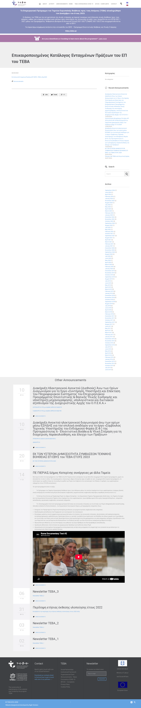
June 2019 (108, 283)
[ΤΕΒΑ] (24, 4)
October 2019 (109, 275)
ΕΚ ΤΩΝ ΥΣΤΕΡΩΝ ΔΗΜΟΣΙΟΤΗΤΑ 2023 (44, 461)
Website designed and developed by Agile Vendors (21, 705)
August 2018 (109, 303)
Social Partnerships (67, 669)
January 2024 (109, 198)
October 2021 (109, 233)
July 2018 (108, 305)
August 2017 (109, 324)
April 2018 (108, 310)
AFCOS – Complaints (67, 682)
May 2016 (108, 351)
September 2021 (110, 235)
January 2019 (109, 293)
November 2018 (109, 297)
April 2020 (108, 262)
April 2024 (108, 194)
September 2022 (110, 223)
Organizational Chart (67, 674)
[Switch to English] (127, 5)
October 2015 (109, 365)
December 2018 (109, 295)
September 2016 (110, 345)
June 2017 (108, 326)
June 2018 (108, 308)
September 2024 (110, 190)
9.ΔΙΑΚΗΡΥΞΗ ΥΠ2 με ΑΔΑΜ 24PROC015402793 (47, 411)
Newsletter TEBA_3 (46, 591)
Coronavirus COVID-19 (68, 679)
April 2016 (108, 353)
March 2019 (108, 289)
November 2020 (109, 250)
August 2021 (109, 237)
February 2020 (109, 266)
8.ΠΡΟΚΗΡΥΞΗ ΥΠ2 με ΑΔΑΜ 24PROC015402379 (47, 407)
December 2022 (109, 217)
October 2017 (109, 320)
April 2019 (108, 287)
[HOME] (39, 4)
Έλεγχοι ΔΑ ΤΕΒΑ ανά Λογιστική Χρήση (117, 156)
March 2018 (108, 312)
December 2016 (109, 338)
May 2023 (108, 207)
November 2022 (109, 219)
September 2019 (110, 277)
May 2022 (108, 229)
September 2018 (110, 301)
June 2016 (108, 349)
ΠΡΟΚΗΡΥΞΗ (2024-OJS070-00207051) (44, 438)
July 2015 (108, 367)
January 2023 (109, 215)
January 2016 (109, 359)
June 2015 (108, 369)
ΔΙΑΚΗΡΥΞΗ (36, 442)
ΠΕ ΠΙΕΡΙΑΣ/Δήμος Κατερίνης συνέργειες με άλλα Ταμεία (71, 472)
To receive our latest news (95, 669)
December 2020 (109, 248)
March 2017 (108, 332)
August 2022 (109, 225)
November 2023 (109, 200)
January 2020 (109, 268)
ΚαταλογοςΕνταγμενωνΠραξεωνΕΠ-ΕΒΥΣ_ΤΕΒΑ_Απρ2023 (29, 77)
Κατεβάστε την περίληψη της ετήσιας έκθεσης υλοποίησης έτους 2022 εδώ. (56, 611)
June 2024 (108, 192)
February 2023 (109, 213)
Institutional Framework (68, 672)
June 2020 (108, 258)
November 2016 (109, 341)
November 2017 (109, 318)
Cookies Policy (65, 687)
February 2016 (109, 357)
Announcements (18, 81)
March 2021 (108, 242)
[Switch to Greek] (127, 2)
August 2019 (109, 279)
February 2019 (109, 291)
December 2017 (109, 316)
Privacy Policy (65, 684)
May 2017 (108, 328)
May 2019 (108, 285)
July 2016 (108, 347)
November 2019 (109, 273)
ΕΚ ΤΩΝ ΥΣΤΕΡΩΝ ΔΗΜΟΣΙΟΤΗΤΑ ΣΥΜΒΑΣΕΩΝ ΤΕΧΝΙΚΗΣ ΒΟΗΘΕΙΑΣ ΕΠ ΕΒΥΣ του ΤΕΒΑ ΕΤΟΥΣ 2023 (116, 150)
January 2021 (109, 246)
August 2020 (109, 254)
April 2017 (108, 330)
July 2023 (108, 204)
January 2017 (109, 336)
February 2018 (109, 314)
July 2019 (108, 281)
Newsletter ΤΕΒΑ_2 (46, 623)
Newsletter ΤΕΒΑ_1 (46, 639)
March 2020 (108, 264)
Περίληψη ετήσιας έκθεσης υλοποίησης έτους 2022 (67, 607)
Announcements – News (69, 677)
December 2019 (109, 270)
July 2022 (108, 227)
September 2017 (110, 322)
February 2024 (109, 196)
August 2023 (109, 202)
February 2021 (109, 244)
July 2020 (108, 256)
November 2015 (109, 363)
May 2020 (108, 260)
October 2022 (109, 221)
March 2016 (108, 355)
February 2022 (109, 231)
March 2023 (108, 211)
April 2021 (108, 240)
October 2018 (109, 299)
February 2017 (109, 334)
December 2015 (109, 361)
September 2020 (110, 252)
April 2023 (108, 209)
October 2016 (109, 343)
